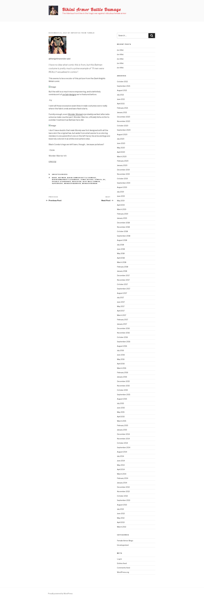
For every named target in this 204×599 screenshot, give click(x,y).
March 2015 (121, 421)
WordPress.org (123, 572)
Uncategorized (60, 174)
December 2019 (123, 170)
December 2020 (123, 117)
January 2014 (122, 483)
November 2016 (123, 333)
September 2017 (123, 289)
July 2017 (120, 297)
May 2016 (121, 359)
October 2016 (122, 337)
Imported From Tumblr (82, 33)
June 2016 (121, 355)
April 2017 (121, 311)
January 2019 (122, 218)
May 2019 (121, 201)
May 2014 (121, 465)
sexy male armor (91, 181)
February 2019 (122, 214)
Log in (119, 559)
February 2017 (122, 320)
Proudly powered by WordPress (60, 594)
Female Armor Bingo (125, 541)
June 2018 (121, 249)
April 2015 (121, 417)
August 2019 (122, 187)
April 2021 (121, 104)
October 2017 (122, 284)
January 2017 (122, 324)
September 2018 (123, 236)
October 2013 (122, 496)
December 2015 (123, 381)
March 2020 (122, 156)
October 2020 (122, 126)
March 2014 (121, 474)
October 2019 (122, 179)
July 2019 (120, 192)
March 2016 (121, 368)
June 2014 (121, 461)
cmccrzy (52, 161)
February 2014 (122, 478)
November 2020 (123, 121)
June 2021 (121, 99)
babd (54, 177)
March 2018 (121, 262)
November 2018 (123, 227)
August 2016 (122, 346)
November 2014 (123, 439)
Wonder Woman (75, 114)
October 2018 (122, 231)
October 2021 (122, 82)
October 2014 (122, 443)
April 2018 (121, 258)
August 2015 (122, 399)
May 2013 (120, 518)
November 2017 (123, 280)
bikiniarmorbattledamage (66, 179)
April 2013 (121, 522)
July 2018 (120, 245)
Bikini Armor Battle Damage (91, 9)
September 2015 (123, 395)
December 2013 (123, 487)
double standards (61, 181)
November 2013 (123, 491)
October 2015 (122, 390)
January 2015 (122, 430)
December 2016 (123, 328)
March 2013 (121, 527)
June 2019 (121, 196)
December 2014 (123, 434)
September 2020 (124, 130)
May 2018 (121, 253)
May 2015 (121, 412)
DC (104, 179)
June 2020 (121, 143)
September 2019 (123, 183)
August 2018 (122, 240)
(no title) (120, 50)
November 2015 (123, 386)
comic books (87, 179)
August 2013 (122, 505)
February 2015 (122, 425)
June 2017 (121, 302)
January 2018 (122, 271)
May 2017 (120, 306)
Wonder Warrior (72, 183)
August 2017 (122, 293)
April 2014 (121, 469)
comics (98, 179)
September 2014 (123, 447)
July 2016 (120, 350)
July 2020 (120, 139)
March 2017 (121, 315)
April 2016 (121, 364)
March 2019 (121, 209)
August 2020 (122, 134)
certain (65, 94)
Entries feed (122, 563)
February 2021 (122, 108)
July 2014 (120, 456)
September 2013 (123, 500)
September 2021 (123, 86)
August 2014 (122, 452)
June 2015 (121, 408)
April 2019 (121, 205)
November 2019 (123, 174)
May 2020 (121, 148)
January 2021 (122, 112)
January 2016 (122, 377)
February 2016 (122, 372)
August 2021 (122, 90)
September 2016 (123, 342)
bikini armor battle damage (81, 177)
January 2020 (122, 165)
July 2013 (120, 509)
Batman (62, 177)
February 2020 (122, 161)
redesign (77, 181)
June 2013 (121, 513)
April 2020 (121, 152)
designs (72, 94)
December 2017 (123, 275)
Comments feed (123, 568)
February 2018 (122, 267)
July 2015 (120, 403)
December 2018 (123, 223)
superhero (57, 183)
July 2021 (120, 95)
